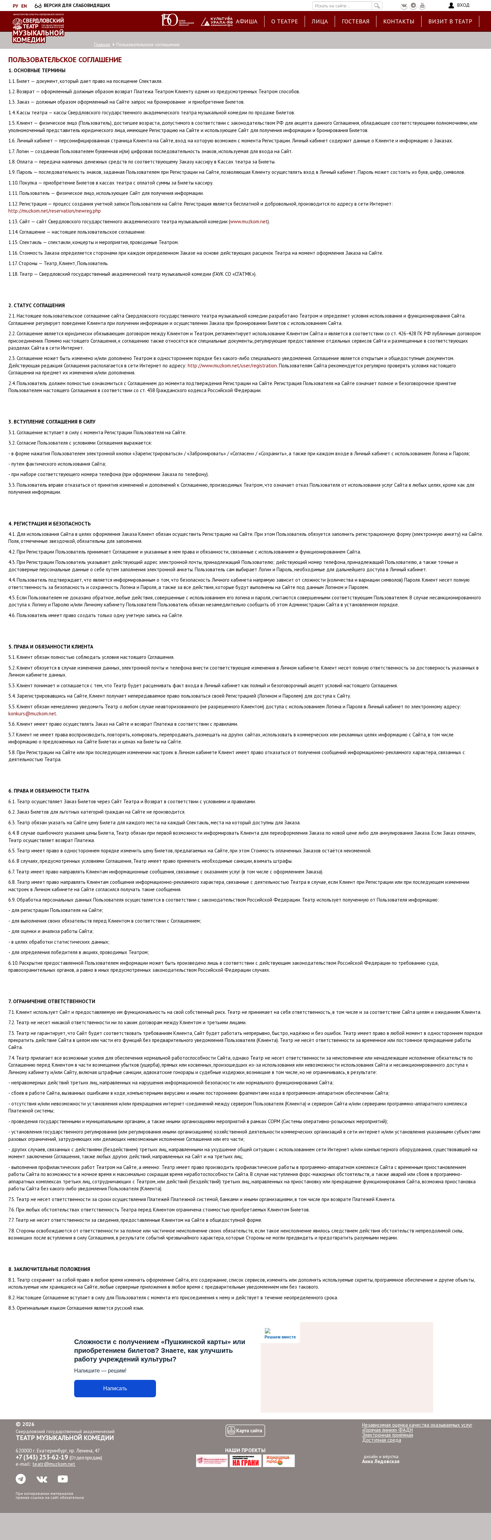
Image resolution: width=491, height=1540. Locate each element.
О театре (284, 21)
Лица (320, 21)
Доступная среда (381, 1440)
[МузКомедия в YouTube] (422, 5)
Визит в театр (450, 21)
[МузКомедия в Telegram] (413, 5)
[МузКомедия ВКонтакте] (404, 5)
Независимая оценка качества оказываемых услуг (417, 1425)
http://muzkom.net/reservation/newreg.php (54, 211)
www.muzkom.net (249, 221)
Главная (102, 44)
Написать (115, 1388)
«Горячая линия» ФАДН (387, 1430)
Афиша (247, 21)
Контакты (399, 21)
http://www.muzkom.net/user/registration (232, 365)
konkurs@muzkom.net (32, 713)
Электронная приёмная (387, 1435)
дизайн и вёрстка (380, 1458)
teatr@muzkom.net (53, 1464)
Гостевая (355, 21)
